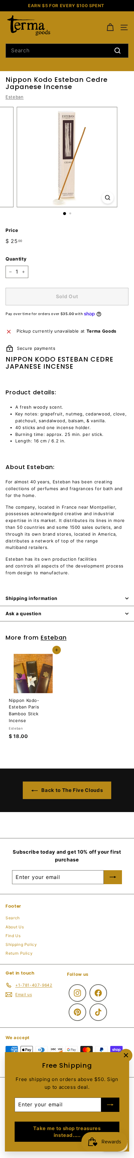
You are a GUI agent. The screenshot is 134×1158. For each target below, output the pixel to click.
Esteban (15, 96)
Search (13, 917)
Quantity (16, 258)
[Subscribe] (110, 1105)
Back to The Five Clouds (71, 790)
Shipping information (32, 598)
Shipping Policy (21, 944)
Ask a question (24, 613)
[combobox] (67, 51)
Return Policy (19, 953)
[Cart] (110, 27)
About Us (15, 926)
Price (12, 230)
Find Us (13, 935)
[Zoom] (108, 198)
